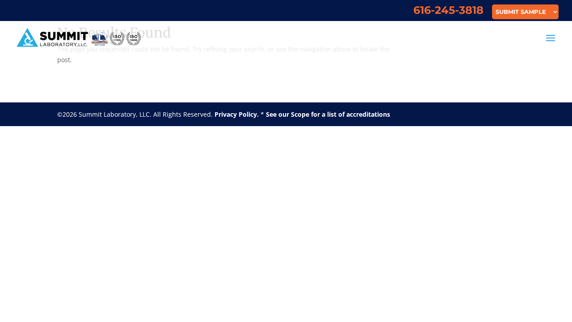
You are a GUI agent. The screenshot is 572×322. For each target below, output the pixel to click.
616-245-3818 (448, 12)
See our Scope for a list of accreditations (328, 114)
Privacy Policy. (236, 114)
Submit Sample (521, 12)
